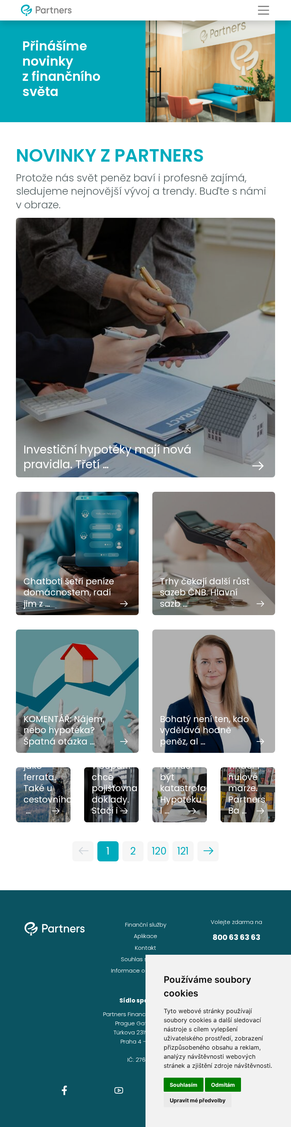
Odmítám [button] (223, 1084)
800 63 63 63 (236, 937)
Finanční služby (145, 925)
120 (159, 851)
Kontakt (145, 948)
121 (183, 851)
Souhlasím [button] (183, 1084)
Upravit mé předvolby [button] (197, 1100)
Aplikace (145, 936)
